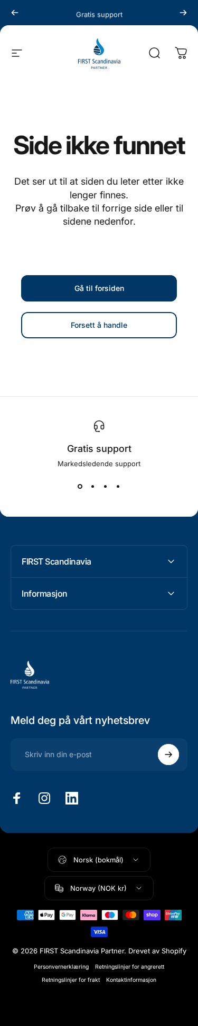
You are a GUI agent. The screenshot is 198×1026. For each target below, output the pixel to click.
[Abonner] (168, 754)
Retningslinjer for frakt (71, 980)
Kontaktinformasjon (131, 980)
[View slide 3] (105, 486)
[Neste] (183, 12)
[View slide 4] (118, 486)
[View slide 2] (93, 486)
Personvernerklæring (61, 966)
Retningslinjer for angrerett (129, 966)
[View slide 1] (80, 486)
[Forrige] (14, 12)
